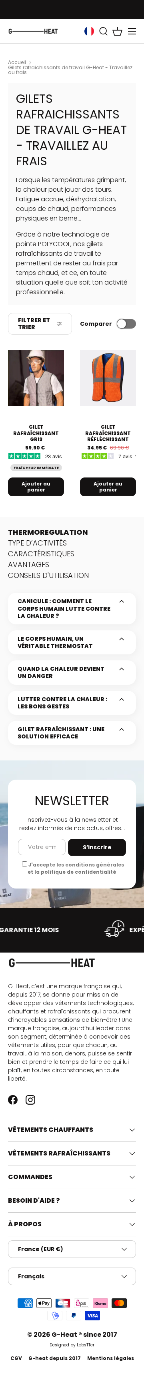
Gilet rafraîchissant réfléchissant (108, 433)
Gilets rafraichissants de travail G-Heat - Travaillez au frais (70, 70)
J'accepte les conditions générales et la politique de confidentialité (76, 868)
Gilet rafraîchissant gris (36, 433)
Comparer (96, 324)
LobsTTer (85, 1345)
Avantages (28, 565)
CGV (16, 1358)
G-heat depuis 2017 (54, 1358)
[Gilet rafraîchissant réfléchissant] (108, 378)
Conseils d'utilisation (48, 575)
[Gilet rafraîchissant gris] (36, 378)
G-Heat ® (67, 1334)
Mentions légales (110, 1358)
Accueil (17, 62)
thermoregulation (48, 532)
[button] (117, 31)
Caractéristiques (41, 554)
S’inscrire (97, 847)
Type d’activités (37, 543)
